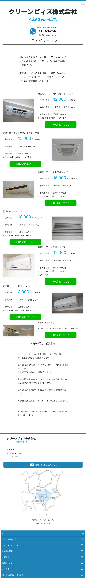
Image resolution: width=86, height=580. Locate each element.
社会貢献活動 (7, 551)
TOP (4, 533)
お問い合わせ (7, 563)
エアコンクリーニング (11, 545)
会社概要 (5, 569)
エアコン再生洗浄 (9, 539)
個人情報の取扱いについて (13, 575)
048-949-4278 (47, 31)
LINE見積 (6, 557)
